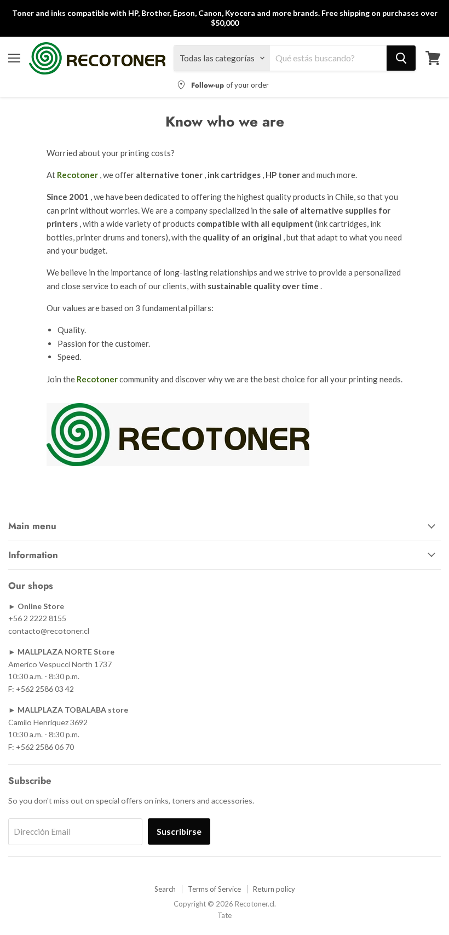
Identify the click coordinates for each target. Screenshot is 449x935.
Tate (224, 915)
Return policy (274, 889)
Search (165, 889)
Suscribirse (179, 831)
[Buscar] (401, 58)
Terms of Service (214, 889)
